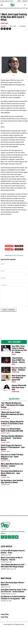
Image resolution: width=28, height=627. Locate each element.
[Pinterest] (10, 29)
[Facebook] (2, 29)
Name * (3, 264)
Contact (24, 1)
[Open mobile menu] (2, 5)
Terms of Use (4, 617)
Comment (4, 285)
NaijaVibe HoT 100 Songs (15, 255)
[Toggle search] (25, 5)
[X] (4, 29)
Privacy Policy (5, 614)
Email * (3, 271)
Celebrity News (4, 23)
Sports (13, 364)
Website (3, 278)
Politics (14, 354)
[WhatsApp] (7, 29)
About (19, 1)
